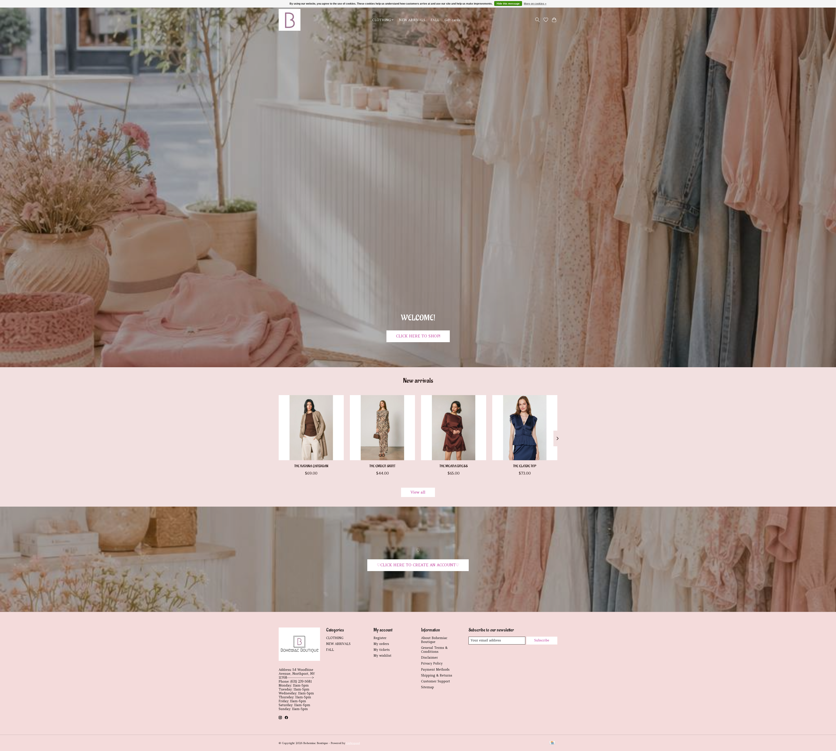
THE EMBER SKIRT (382, 466)
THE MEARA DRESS (454, 466)
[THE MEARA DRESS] (453, 427)
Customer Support (435, 681)
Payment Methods (435, 670)
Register (380, 638)
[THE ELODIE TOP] (524, 427)
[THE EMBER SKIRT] (382, 427)
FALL (434, 20)
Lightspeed (353, 743)
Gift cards (452, 20)
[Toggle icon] (537, 20)
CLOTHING (334, 638)
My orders (381, 644)
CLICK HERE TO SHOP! (418, 336)
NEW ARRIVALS (412, 20)
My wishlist (382, 656)
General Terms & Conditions (434, 650)
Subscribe (541, 640)
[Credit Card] (552, 743)
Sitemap (427, 687)
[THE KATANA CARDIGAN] (311, 427)
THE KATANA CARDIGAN (311, 466)
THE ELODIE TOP (524, 466)
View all (418, 492)
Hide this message (508, 3)
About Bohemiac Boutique (434, 640)
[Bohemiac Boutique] (289, 20)
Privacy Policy (432, 663)
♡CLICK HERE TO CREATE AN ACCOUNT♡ (418, 565)
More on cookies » (535, 3)
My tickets (382, 650)
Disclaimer (429, 658)
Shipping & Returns (436, 675)
